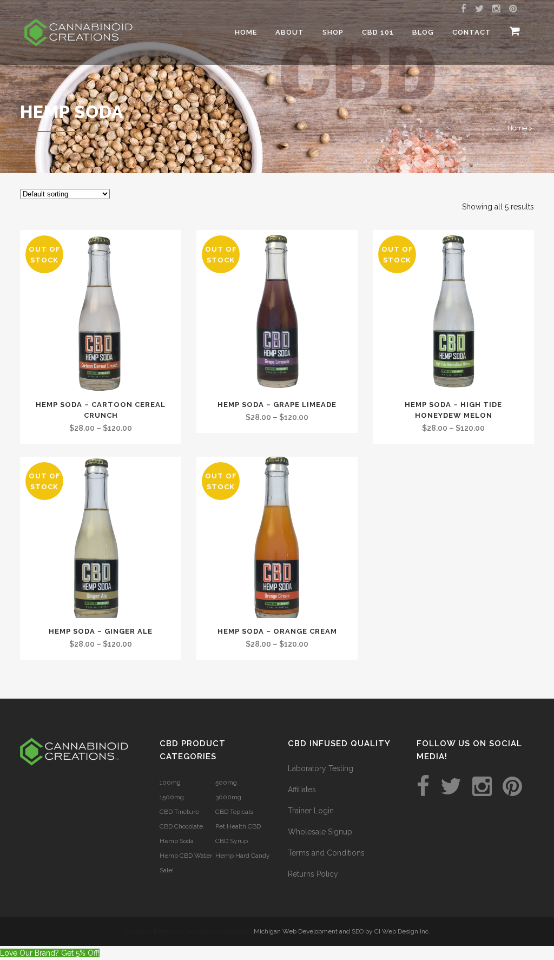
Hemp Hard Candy (242, 855)
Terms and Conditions (326, 853)
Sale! (167, 870)
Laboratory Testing (320, 768)
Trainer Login (311, 810)
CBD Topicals (234, 812)
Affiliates (302, 789)
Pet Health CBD (238, 826)
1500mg (172, 797)
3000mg (228, 797)
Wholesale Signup (320, 831)
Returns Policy (313, 874)
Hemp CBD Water (186, 855)
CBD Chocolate (181, 826)
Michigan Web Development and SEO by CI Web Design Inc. (342, 931)
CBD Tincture (179, 812)
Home (517, 128)
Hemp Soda (177, 841)
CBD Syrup (231, 841)
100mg (170, 782)
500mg (226, 782)
